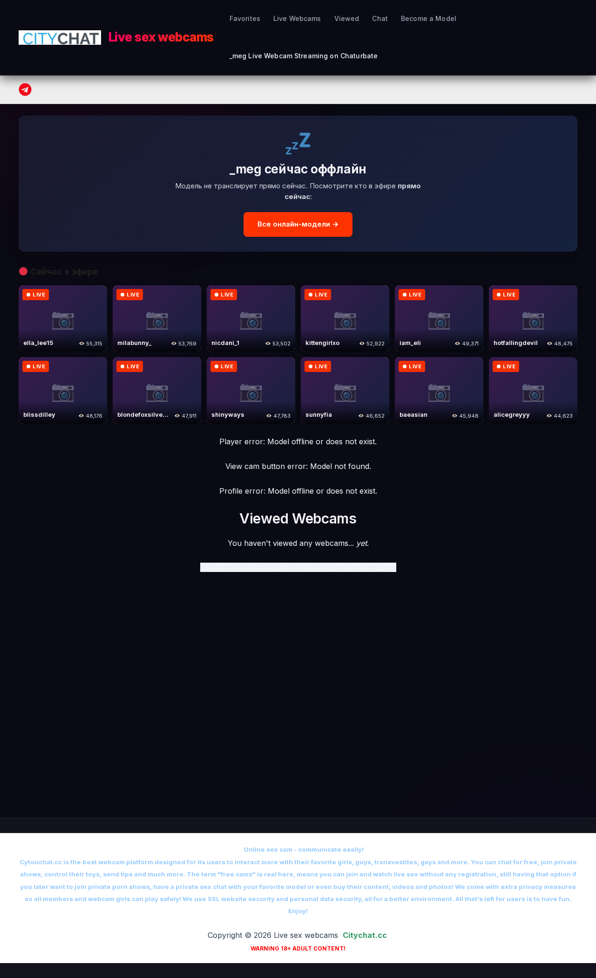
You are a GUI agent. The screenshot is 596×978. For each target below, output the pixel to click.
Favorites (245, 18)
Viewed (346, 18)
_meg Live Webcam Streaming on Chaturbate (304, 56)
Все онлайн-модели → (298, 224)
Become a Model (428, 18)
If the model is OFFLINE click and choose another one (298, 567)
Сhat (380, 18)
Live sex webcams (161, 37)
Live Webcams (297, 18)
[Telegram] (25, 89)
